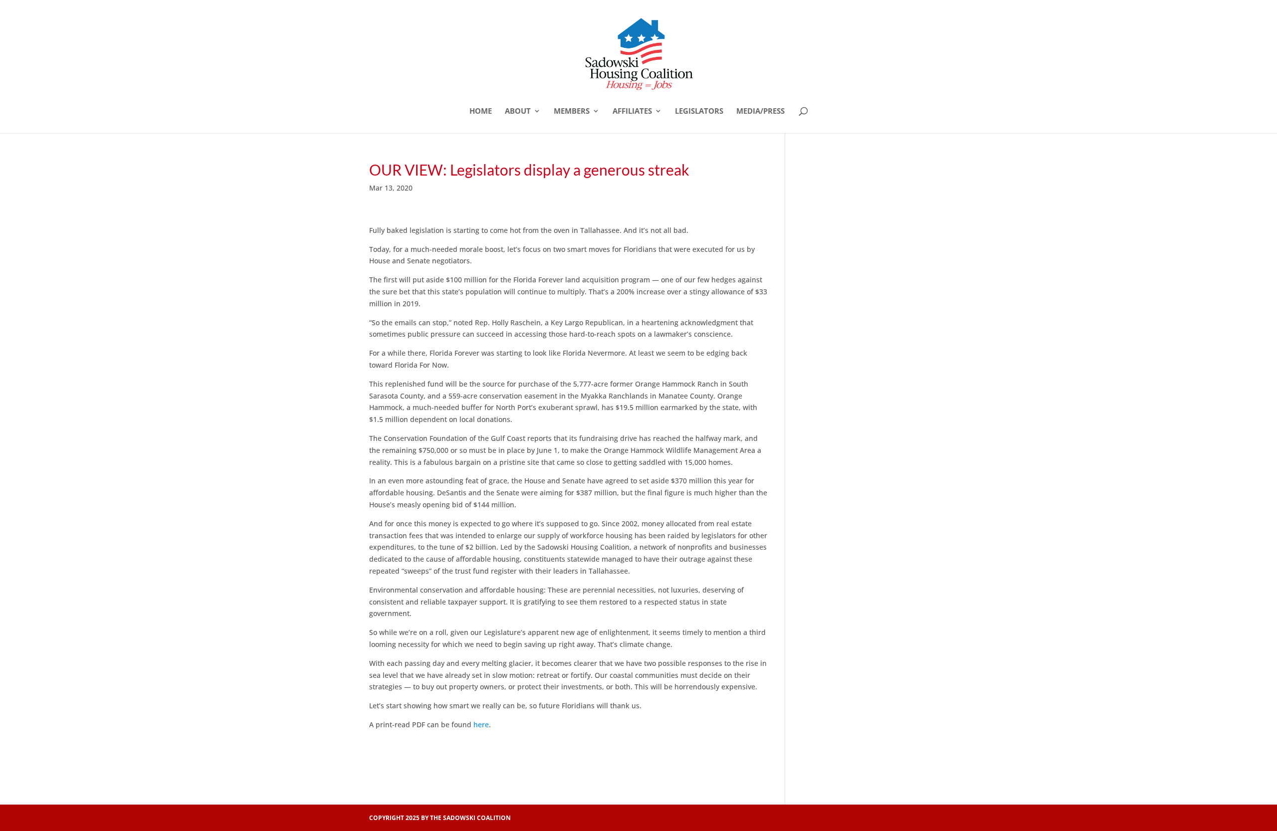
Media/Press (760, 111)
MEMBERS (572, 111)
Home (480, 111)
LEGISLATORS (699, 111)
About (518, 111)
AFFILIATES (632, 111)
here (481, 724)
